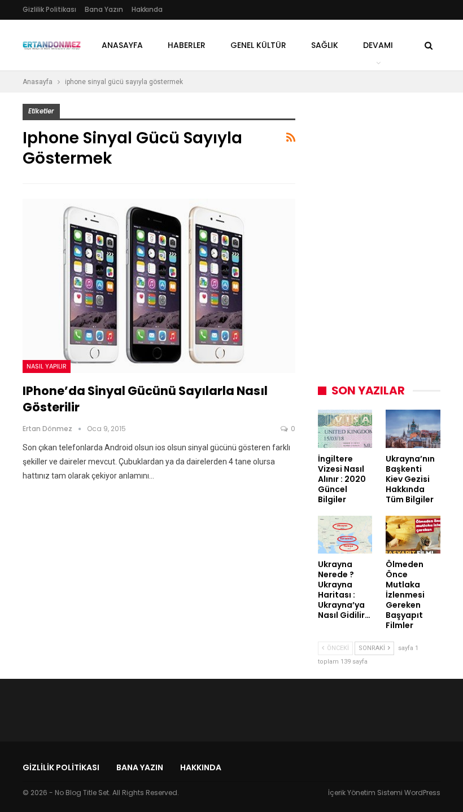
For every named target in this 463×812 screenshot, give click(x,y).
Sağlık (324, 45)
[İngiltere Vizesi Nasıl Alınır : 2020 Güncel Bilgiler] (345, 429)
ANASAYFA (122, 45)
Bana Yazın (104, 9)
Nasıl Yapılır (47, 366)
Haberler (187, 45)
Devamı (378, 45)
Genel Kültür (258, 45)
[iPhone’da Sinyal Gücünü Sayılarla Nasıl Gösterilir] (159, 286)
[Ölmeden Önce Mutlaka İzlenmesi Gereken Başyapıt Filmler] (413, 535)
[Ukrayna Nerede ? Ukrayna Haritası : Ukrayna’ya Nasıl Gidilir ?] (345, 535)
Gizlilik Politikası (49, 9)
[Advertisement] (390, 174)
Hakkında (147, 9)
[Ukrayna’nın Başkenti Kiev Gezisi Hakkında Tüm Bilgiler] (413, 429)
